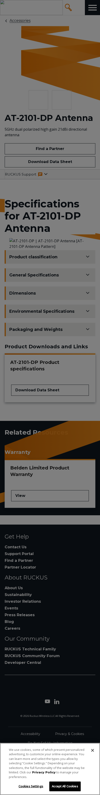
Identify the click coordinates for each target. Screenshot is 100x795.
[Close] (92, 750)
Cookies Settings (31, 786)
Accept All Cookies (65, 786)
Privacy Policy (44, 772)
